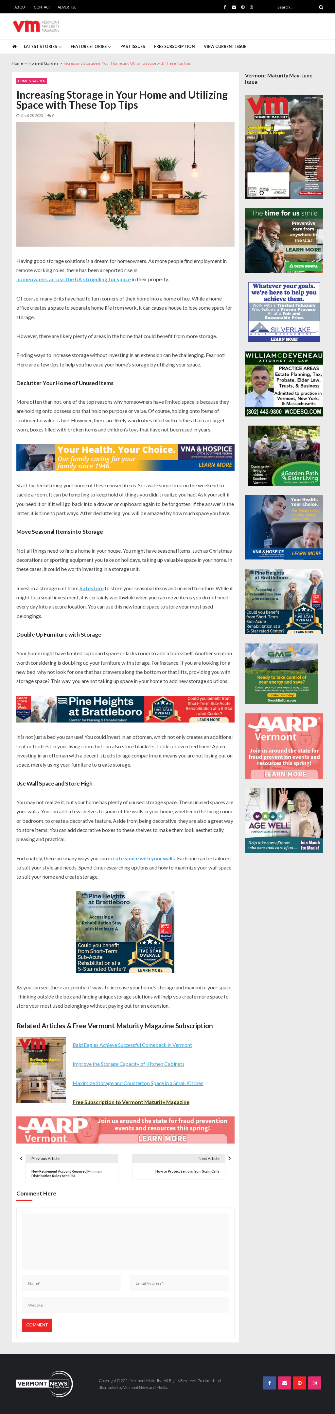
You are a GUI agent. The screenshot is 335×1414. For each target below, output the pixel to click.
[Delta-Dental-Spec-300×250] (284, 240)
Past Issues (132, 46)
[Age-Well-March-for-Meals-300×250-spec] (284, 820)
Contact (42, 7)
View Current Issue (225, 46)
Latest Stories (40, 46)
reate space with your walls (143, 858)
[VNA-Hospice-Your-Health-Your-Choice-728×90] (125, 457)
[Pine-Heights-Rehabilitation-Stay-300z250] (125, 932)
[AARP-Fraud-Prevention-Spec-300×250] (284, 746)
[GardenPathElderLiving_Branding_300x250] (284, 455)
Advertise (67, 7)
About (20, 7)
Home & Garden (31, 81)
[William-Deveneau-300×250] (284, 384)
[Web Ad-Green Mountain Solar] (281, 673)
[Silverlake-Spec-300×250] (284, 312)
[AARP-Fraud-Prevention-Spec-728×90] (125, 1130)
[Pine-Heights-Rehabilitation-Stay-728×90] (125, 709)
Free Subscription (174, 46)
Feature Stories (89, 46)
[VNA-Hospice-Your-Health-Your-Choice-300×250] (284, 527)
